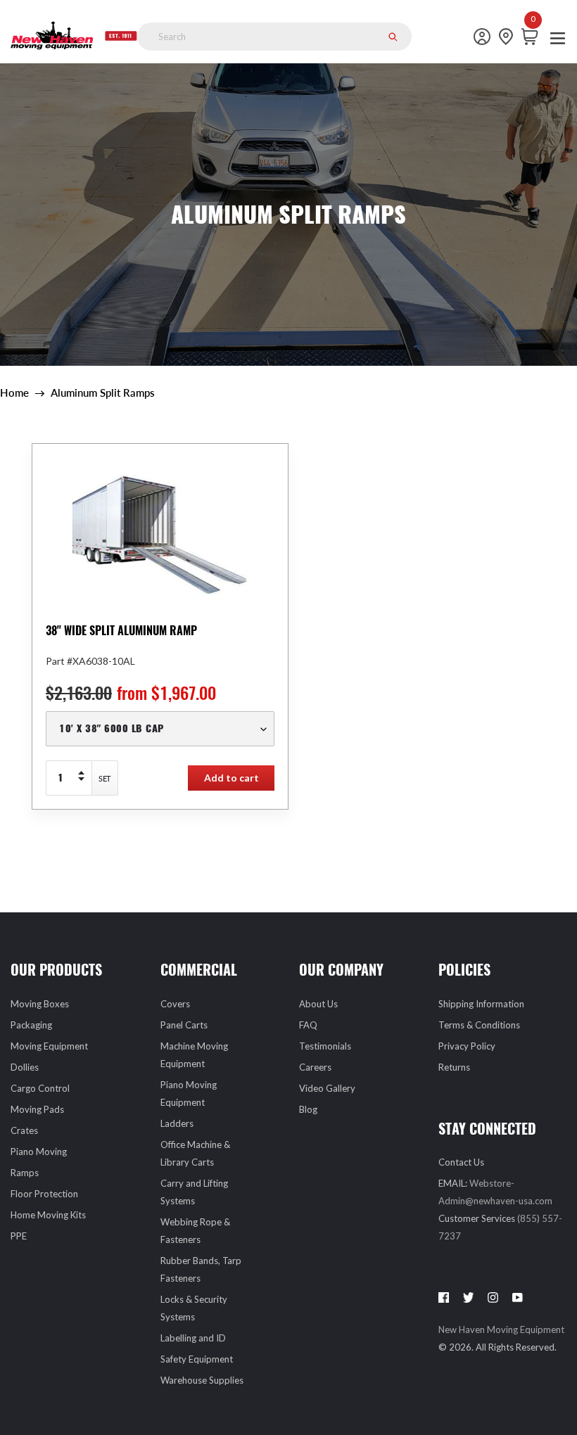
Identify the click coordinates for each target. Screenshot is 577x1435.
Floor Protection (44, 1193)
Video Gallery (327, 1088)
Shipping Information (481, 1003)
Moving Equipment (49, 1046)
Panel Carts (184, 1025)
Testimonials (325, 1046)
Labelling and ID (193, 1338)
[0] (533, 36)
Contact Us (461, 1162)
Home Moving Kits (48, 1214)
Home (14, 392)
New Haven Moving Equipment (501, 1329)
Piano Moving (39, 1151)
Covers (175, 1003)
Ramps (25, 1172)
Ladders (177, 1123)
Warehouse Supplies (201, 1380)
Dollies (25, 1067)
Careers (315, 1067)
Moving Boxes (40, 1003)
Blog (308, 1109)
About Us (318, 1003)
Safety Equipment (196, 1359)
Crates (24, 1130)
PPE (19, 1236)
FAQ (308, 1025)
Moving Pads (37, 1109)
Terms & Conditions (479, 1025)
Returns (454, 1067)
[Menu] (557, 37)
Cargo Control (40, 1088)
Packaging (31, 1025)
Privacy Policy (466, 1046)
